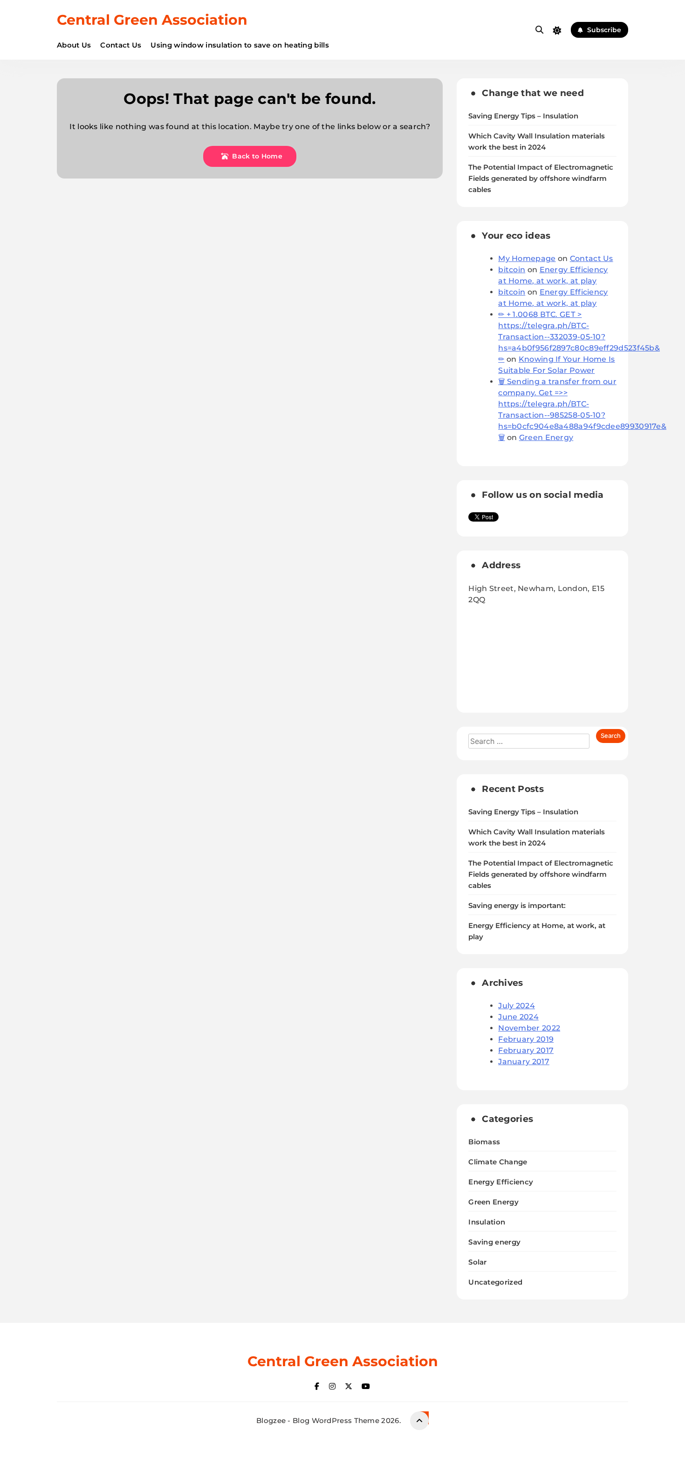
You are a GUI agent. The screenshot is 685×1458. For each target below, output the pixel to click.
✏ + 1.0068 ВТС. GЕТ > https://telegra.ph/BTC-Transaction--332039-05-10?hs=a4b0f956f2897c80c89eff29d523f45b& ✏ (579, 337)
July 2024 (516, 1005)
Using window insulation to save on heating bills (240, 45)
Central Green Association (152, 19)
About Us (74, 45)
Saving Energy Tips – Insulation (523, 116)
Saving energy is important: (517, 905)
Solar (477, 1262)
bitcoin (511, 269)
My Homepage (526, 258)
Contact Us (120, 45)
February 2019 (526, 1039)
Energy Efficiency (500, 1181)
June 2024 (518, 1016)
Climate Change (497, 1161)
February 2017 (526, 1050)
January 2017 (523, 1061)
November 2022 (529, 1028)
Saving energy (494, 1242)
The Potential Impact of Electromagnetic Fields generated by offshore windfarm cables (540, 178)
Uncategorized (495, 1282)
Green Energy (546, 437)
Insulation (486, 1221)
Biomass (484, 1141)
